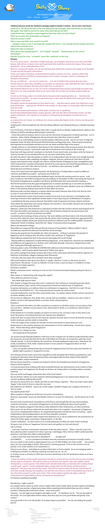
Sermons (10, 510)
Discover (37, 17)
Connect (45, 17)
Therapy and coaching (39, 520)
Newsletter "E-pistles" (36, 515)
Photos (9, 515)
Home (29, 17)
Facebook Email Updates (39, 513)
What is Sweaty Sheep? (13, 514)
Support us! (34, 522)
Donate (33, 510)
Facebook (33, 512)
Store (56, 510)
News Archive (11, 512)
